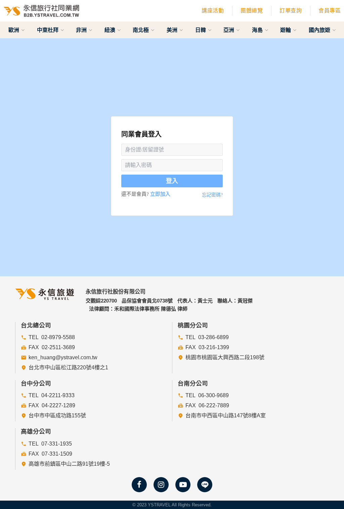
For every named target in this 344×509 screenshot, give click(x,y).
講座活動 (213, 10)
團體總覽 (252, 10)
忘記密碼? (212, 194)
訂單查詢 (291, 10)
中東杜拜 (48, 30)
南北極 (141, 30)
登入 (172, 181)
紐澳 (110, 30)
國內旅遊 (320, 30)
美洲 (173, 30)
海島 (258, 30)
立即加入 (160, 194)
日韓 (201, 30)
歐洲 (14, 30)
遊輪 (286, 30)
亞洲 (229, 30)
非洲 (82, 30)
